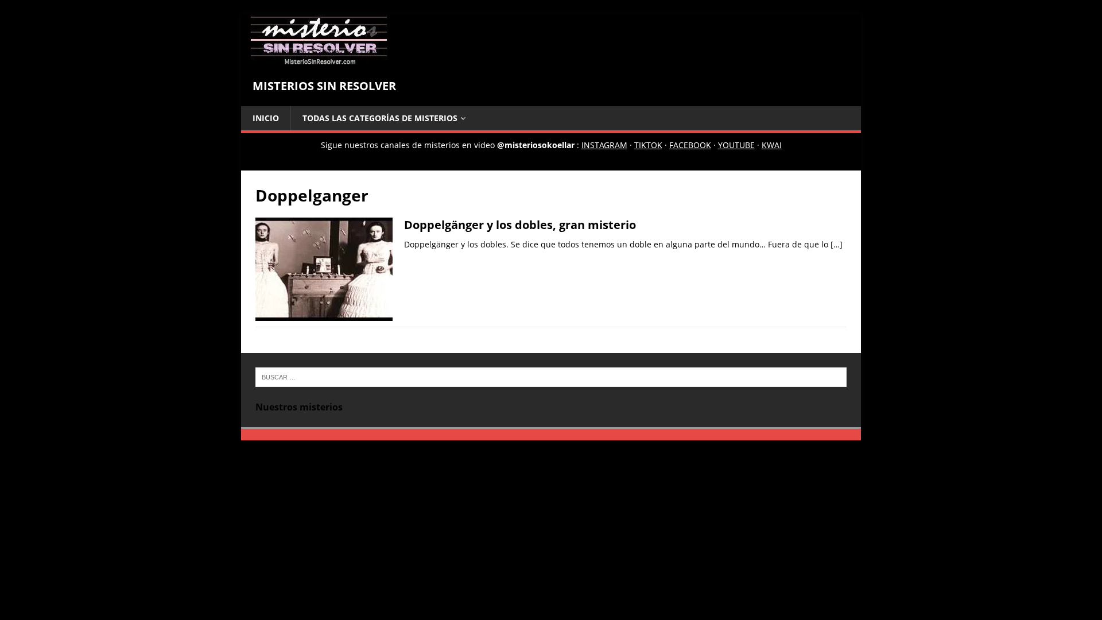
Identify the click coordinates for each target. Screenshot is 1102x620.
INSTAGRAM (604, 145)
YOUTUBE (736, 145)
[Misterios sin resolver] (319, 59)
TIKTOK (648, 145)
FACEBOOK (690, 145)
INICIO (266, 118)
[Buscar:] (551, 376)
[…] (837, 244)
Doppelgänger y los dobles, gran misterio (520, 224)
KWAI (772, 145)
